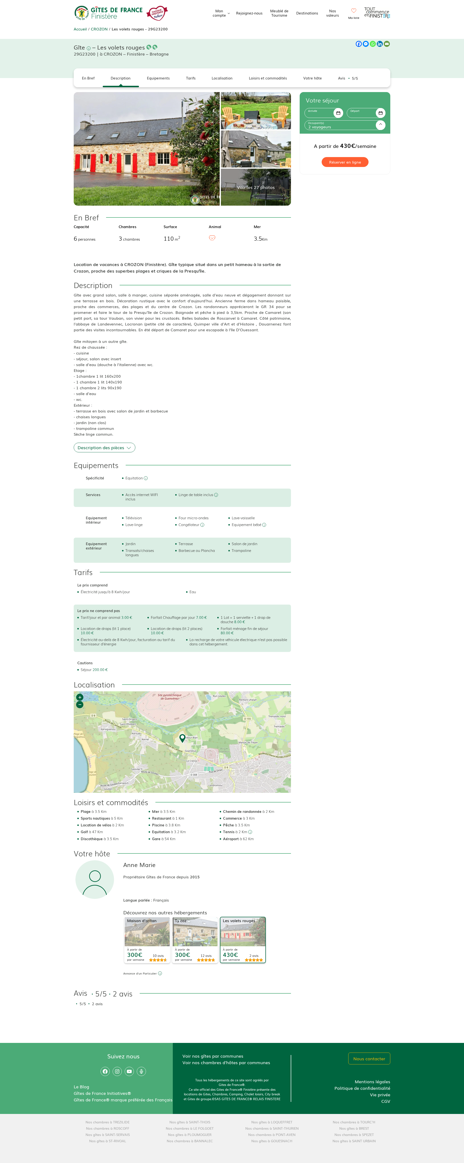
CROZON (99, 29)
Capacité (81, 226)
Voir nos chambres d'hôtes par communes (226, 1062)
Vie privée (380, 1094)
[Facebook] (359, 44)
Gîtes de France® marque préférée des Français (123, 1099)
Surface (170, 226)
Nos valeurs (332, 12)
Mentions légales (372, 1081)
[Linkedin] (380, 44)
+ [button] (79, 697)
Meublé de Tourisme (279, 12)
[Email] (387, 44)
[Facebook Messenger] (366, 44)
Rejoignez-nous (249, 12)
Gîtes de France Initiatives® (102, 1093)
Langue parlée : (138, 900)
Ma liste (353, 17)
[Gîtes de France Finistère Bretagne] (109, 12)
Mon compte (219, 12)
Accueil (80, 29)
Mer (257, 226)
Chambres (127, 226)
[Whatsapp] (373, 44)
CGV (385, 1101)
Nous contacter (369, 1058)
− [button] (79, 704)
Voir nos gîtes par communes (212, 1056)
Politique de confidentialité (362, 1088)
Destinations (307, 13)
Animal (215, 226)
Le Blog (81, 1086)
